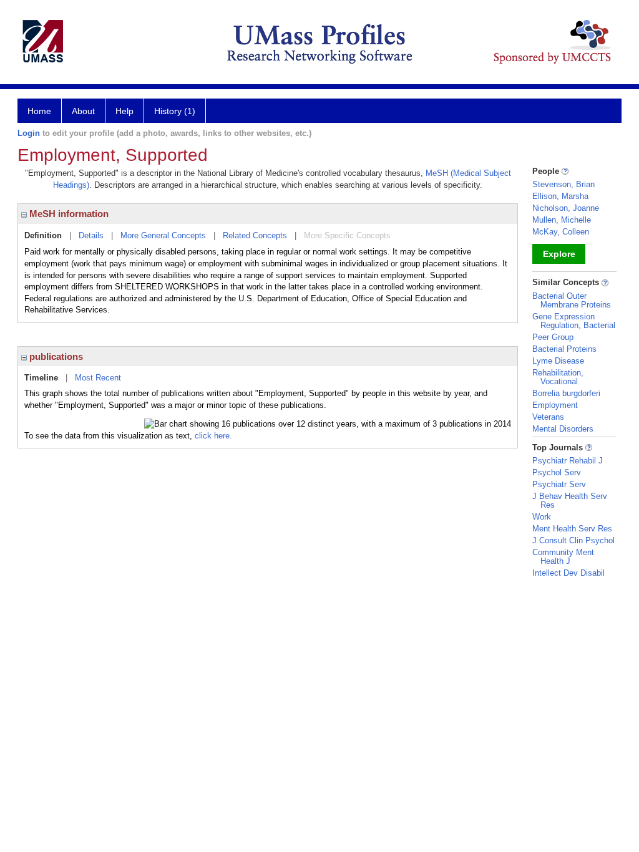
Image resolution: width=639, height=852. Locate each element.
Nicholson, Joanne (565, 208)
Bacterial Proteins (564, 349)
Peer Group (552, 337)
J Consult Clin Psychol (573, 540)
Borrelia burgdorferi (566, 393)
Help (124, 111)
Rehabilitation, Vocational (557, 377)
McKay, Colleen (560, 231)
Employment (555, 405)
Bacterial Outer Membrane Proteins (571, 300)
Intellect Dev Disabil (568, 573)
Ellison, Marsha (560, 196)
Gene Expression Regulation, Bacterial (573, 321)
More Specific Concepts (347, 235)
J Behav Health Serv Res (569, 500)
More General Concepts (163, 235)
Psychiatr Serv (559, 484)
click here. (213, 435)
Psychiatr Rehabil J (567, 460)
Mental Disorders (562, 428)
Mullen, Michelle (561, 220)
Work (541, 516)
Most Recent (98, 377)
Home (39, 111)
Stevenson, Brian (563, 184)
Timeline (41, 377)
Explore (559, 254)
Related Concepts (255, 235)
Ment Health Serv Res (572, 528)
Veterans (548, 417)
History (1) (174, 111)
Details (91, 235)
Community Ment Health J (563, 557)
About (83, 111)
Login (28, 133)
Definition (43, 235)
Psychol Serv (556, 472)
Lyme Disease (558, 360)
